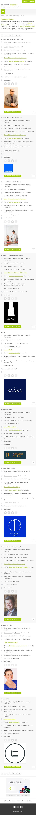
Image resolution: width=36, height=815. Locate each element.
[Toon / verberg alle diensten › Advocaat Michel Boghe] (19, 499)
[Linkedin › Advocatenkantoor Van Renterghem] (12, 160)
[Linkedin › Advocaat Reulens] (12, 448)
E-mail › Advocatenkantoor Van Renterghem (15, 135)
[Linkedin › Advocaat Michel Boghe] (12, 512)
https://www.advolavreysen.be (16, 61)
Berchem (13, 340)
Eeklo (15, 125)
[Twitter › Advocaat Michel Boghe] (5, 512)
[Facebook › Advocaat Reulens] (9, 448)
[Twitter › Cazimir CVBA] (5, 740)
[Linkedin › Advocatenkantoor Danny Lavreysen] (12, 83)
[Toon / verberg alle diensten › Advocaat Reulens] (19, 437)
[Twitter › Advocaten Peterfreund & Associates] (5, 298)
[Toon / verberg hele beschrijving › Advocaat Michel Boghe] (19, 494)
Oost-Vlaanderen (8, 125)
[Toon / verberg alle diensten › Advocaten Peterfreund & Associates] (19, 284)
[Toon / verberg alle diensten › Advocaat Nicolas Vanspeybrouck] (19, 577)
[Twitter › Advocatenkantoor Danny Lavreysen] (5, 83)
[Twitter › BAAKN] (5, 375)
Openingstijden (8, 73)
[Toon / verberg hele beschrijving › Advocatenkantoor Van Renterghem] (19, 142)
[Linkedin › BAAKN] (12, 375)
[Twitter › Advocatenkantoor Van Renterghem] (5, 160)
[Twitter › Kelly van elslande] (5, 665)
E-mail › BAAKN (8, 349)
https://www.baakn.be (14, 353)
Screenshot (28, 61)
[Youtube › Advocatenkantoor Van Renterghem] (16, 160)
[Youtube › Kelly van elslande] (16, 665)
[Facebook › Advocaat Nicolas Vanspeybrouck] (9, 591)
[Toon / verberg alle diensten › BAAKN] (19, 361)
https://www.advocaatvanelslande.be (18, 645)
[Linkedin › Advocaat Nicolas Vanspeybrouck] (12, 591)
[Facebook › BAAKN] (9, 375)
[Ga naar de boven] (33, 112)
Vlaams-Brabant (8, 417)
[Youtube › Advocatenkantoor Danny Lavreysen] (16, 83)
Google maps (19, 46)
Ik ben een (28, 1)
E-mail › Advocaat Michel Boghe (12, 487)
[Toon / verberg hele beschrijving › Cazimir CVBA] (19, 726)
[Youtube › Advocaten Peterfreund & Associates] (16, 298)
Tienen (15, 475)
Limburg (6, 46)
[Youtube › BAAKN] (16, 375)
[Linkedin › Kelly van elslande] (12, 665)
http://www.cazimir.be (14, 722)
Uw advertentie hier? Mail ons (18, 795)
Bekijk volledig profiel (12, 111)
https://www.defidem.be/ (15, 138)
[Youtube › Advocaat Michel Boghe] (16, 512)
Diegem (15, 706)
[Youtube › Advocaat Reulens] (16, 448)
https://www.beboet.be (14, 202)
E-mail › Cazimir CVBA (10, 719)
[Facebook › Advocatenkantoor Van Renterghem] (9, 160)
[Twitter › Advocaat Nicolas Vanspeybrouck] (5, 591)
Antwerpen (6, 263)
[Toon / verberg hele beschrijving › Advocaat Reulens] (19, 433)
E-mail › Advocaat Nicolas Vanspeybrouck (14, 564)
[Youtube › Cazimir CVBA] (16, 740)
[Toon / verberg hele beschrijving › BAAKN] (19, 357)
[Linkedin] (21, 807)
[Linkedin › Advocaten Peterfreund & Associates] (12, 298)
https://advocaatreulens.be (15, 430)
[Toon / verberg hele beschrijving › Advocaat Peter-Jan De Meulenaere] (19, 206)
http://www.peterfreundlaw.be (16, 276)
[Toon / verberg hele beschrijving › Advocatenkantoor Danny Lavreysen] (19, 65)
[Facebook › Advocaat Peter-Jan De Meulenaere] (9, 221)
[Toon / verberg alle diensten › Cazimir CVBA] (19, 730)
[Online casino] (18, 779)
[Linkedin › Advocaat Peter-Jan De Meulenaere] (12, 221)
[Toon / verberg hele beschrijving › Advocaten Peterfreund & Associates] (19, 280)
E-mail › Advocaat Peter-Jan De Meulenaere (15, 199)
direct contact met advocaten (27, 26)
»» (19, 35)
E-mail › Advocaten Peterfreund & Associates (15, 272)
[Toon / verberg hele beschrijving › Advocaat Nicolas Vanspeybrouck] (19, 573)
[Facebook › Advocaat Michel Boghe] (9, 512)
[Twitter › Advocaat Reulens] (5, 448)
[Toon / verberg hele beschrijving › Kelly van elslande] (19, 651)
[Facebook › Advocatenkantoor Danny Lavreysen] (9, 83)
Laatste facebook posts (20, 77)
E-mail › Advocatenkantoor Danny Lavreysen (15, 58)
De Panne (16, 554)
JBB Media (16, 811)
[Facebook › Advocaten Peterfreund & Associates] (9, 298)
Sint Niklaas (17, 632)
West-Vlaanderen (8, 189)
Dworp (15, 417)
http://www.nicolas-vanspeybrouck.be (18, 567)
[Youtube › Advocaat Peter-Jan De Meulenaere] (16, 221)
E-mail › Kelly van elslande (10, 642)
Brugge (15, 189)
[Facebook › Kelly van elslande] (9, 665)
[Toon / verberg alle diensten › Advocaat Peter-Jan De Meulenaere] (19, 211)
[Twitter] (14, 807)
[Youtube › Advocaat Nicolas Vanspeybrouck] (16, 591)
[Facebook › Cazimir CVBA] (9, 740)
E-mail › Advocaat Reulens (10, 426)
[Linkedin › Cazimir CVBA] (12, 740)
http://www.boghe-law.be (15, 490)
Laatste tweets (8, 77)
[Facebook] (17, 807)
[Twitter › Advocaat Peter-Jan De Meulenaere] (5, 221)
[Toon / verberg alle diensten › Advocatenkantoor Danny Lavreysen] (19, 70)
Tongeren (11, 46)
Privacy (21, 811)
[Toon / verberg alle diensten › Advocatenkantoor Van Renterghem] (19, 147)
